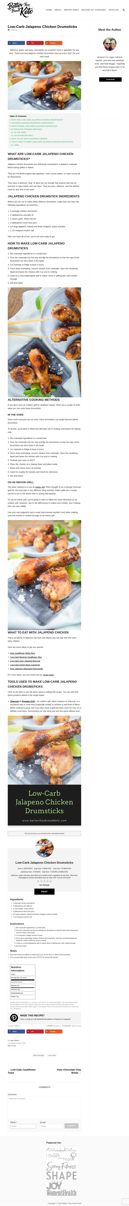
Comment (12, 1094)
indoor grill (40, 487)
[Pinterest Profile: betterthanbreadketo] (15, 1018)
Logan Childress (14, 1040)
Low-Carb (52, 1055)
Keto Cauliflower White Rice (22, 653)
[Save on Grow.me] (66, 43)
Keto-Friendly (38, 1055)
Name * (13, 1122)
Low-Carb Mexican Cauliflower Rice (26, 657)
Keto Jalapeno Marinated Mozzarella (26, 669)
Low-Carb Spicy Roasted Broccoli (25, 661)
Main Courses (12, 1046)
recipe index (48, 675)
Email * (43, 1122)
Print (44, 892)
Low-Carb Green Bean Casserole (25, 665)
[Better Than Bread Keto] (22, 10)
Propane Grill (28, 701)
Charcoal (14, 701)
